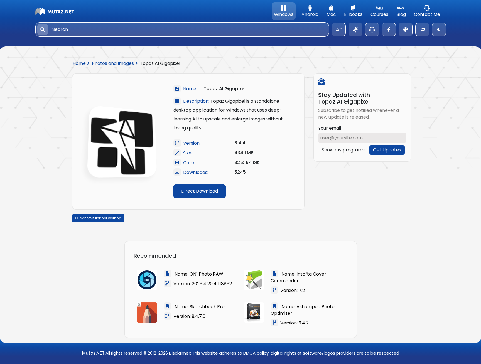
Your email (329, 128)
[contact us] (372, 29)
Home (80, 63)
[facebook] (389, 29)
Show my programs (343, 150)
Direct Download (199, 191)
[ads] (355, 29)
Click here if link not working (98, 218)
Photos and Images (113, 63)
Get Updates (387, 150)
